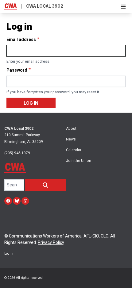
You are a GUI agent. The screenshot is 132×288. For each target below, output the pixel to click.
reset (91, 92)
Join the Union (78, 161)
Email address (21, 39)
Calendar (73, 150)
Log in (31, 103)
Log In (8, 254)
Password (16, 70)
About (71, 128)
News (71, 139)
